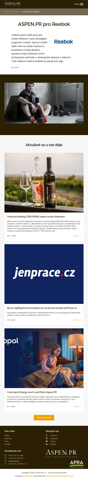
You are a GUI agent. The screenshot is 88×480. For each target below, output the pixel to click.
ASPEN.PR (27, 476)
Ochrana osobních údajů (64, 476)
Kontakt (7, 444)
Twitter (53, 441)
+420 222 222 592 (15, 455)
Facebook (53, 435)
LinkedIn (53, 444)
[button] (80, 103)
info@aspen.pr (14, 461)
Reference (8, 438)
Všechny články (44, 417)
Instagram (54, 438)
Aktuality (15, 12)
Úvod (6, 12)
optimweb (49, 476)
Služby (6, 435)
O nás (6, 441)
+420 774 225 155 (15, 458)
